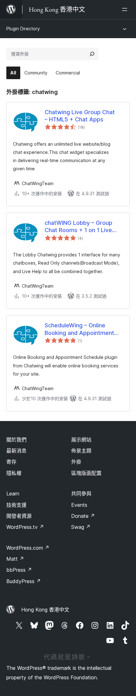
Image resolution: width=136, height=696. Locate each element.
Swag (80, 527)
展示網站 (81, 439)
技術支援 (16, 505)
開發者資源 (19, 516)
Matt (15, 559)
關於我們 (16, 439)
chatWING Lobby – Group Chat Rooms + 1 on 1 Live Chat (78, 226)
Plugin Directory (23, 28)
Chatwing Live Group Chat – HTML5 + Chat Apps (80, 116)
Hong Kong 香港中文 (45, 609)
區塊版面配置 (86, 473)
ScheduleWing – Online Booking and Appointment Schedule (79, 329)
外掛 (76, 462)
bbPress (19, 570)
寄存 (11, 462)
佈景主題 (81, 450)
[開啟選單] (126, 9)
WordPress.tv (25, 527)
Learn (12, 493)
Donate (83, 516)
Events (79, 505)
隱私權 (14, 473)
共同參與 (81, 493)
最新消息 (16, 450)
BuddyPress (23, 581)
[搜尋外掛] (92, 54)
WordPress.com (27, 548)
